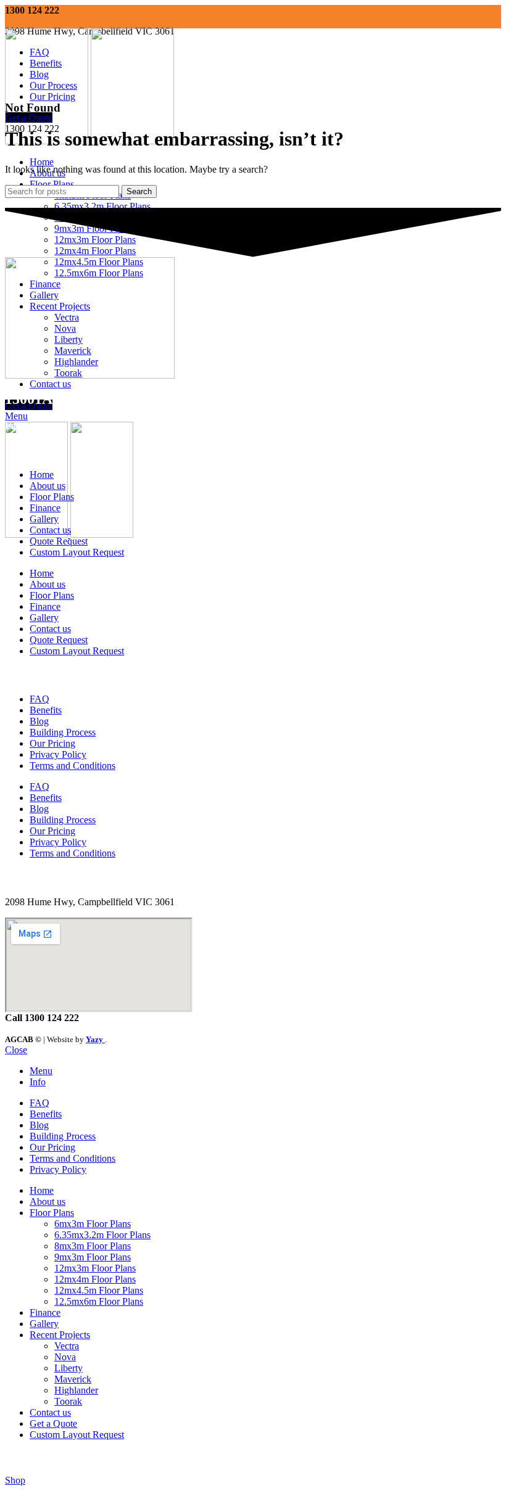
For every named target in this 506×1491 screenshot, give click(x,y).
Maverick (72, 1379)
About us (47, 485)
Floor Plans (52, 496)
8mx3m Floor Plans (92, 1246)
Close (16, 1050)
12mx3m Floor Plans (95, 1268)
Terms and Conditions (72, 765)
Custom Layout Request (77, 552)
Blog (39, 721)
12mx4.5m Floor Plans (98, 1290)
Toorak (68, 1401)
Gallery (44, 519)
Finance (45, 508)
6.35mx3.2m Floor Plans (102, 206)
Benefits (46, 710)
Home (42, 474)
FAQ (39, 699)
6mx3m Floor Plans (92, 1223)
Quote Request (59, 541)
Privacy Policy (58, 754)
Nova (65, 1357)
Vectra (66, 1346)
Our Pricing (52, 743)
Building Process (63, 732)
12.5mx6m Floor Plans (98, 1301)
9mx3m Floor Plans (92, 1257)
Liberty (68, 1368)
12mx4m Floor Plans (95, 1279)
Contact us (50, 530)
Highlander (76, 1390)
